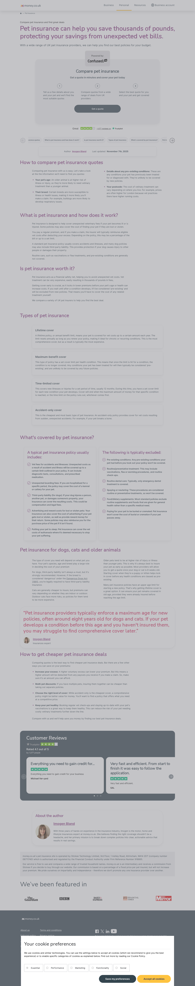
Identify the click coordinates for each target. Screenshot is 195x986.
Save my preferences (117, 978)
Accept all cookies (154, 978)
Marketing (79, 968)
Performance (57, 968)
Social (123, 968)
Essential (35, 968)
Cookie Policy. (138, 956)
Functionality (102, 968)
